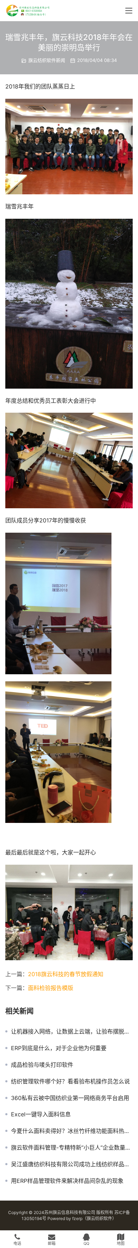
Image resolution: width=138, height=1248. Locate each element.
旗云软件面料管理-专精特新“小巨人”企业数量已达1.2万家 (72, 1147)
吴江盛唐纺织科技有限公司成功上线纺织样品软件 (72, 1164)
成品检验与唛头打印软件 (42, 1064)
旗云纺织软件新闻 (46, 60)
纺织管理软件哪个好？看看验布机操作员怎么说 (70, 1081)
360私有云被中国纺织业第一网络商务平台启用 (70, 1098)
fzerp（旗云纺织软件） (94, 1218)
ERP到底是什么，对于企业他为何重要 (59, 1048)
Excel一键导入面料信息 (41, 1114)
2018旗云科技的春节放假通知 (65, 974)
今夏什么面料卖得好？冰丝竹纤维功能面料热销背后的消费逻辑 (72, 1131)
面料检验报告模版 (50, 987)
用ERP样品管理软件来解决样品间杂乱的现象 (67, 1181)
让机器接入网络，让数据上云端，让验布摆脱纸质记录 (72, 1031)
